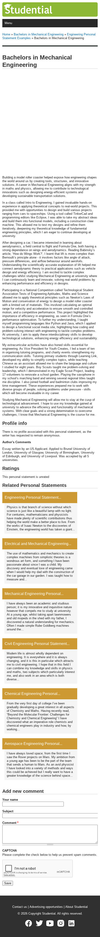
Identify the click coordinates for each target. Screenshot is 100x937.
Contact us (19, 907)
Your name (10, 799)
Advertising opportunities (46, 907)
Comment (10, 823)
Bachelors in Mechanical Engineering (38, 34)
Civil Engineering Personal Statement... (37, 644)
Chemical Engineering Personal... (32, 694)
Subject (7, 811)
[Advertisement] (50, 122)
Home (6, 34)
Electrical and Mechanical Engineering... (38, 544)
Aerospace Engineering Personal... (33, 744)
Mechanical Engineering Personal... (34, 594)
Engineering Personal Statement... (33, 497)
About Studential (76, 907)
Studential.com (37, 9)
